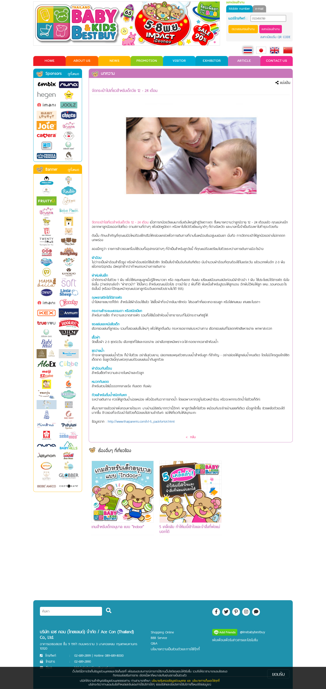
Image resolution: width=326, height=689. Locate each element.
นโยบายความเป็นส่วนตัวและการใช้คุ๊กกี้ (175, 649)
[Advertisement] (258, 527)
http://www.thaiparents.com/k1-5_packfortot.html (141, 421)
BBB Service (159, 638)
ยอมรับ (278, 674)
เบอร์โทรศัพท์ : (237, 18)
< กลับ (191, 437)
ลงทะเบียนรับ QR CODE (275, 37)
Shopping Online (162, 632)
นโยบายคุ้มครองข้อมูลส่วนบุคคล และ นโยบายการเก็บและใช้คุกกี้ (186, 680)
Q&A (154, 643)
